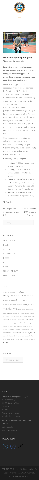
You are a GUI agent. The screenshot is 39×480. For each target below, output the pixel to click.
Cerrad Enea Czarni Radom (25, 320)
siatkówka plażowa (8, 336)
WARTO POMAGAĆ (10, 275)
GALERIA (6, 249)
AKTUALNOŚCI (20, 61)
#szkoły (20, 309)
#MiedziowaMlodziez (9, 301)
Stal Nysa (16, 336)
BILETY (6, 245)
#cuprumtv (6, 292)
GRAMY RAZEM (9, 253)
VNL (9, 339)
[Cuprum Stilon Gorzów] (19, 7)
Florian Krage (11, 323)
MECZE (6, 258)
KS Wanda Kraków (21, 326)
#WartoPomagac (26, 309)
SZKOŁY (6, 266)
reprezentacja (16, 332)
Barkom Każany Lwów (15, 316)
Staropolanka (23, 336)
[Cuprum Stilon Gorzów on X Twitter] (20, 446)
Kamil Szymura (12, 326)
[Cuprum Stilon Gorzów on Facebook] (13, 446)
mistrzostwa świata (8, 329)
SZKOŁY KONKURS (10, 271)
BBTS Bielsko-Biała (26, 316)
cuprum (5, 323)
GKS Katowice (24, 323)
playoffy (26, 329)
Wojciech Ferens (15, 339)
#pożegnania (20, 304)
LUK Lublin (29, 326)
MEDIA (5, 262)
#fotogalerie (8, 295)
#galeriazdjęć (20, 295)
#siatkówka (10, 309)
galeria (17, 323)
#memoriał (30, 296)
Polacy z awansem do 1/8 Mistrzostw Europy (28, 211)
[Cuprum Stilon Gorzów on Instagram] (5, 446)
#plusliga (9, 202)
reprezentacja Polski (27, 332)
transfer (28, 336)
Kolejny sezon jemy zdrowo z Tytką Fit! (11, 211)
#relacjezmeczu (28, 304)
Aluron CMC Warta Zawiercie (15, 313)
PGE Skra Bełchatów (18, 329)
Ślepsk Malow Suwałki (26, 339)
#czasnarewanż (13, 292)
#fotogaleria (22, 292)
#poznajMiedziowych (9, 304)
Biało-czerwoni (12, 319)
